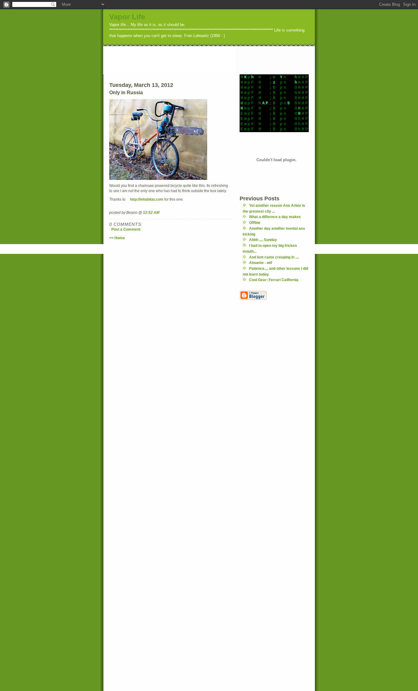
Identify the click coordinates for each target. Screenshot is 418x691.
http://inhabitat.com (146, 199)
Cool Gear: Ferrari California (273, 280)
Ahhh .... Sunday (263, 240)
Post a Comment (125, 229)
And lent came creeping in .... (274, 257)
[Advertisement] (214, 60)
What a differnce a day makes (275, 217)
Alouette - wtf (260, 263)
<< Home (117, 238)
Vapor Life (127, 17)
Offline (254, 223)
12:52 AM (151, 212)
